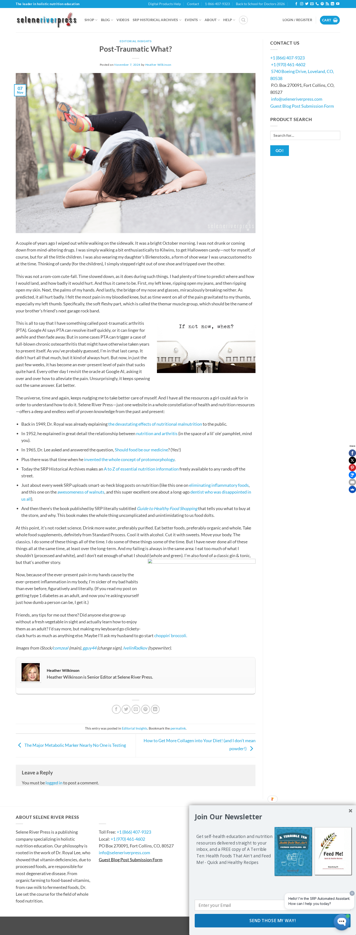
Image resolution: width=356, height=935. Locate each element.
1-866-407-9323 (217, 4)
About (211, 20)
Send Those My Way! (272, 921)
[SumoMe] (352, 489)
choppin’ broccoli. (170, 635)
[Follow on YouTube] (337, 4)
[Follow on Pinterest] (322, 4)
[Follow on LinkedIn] (332, 4)
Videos (122, 20)
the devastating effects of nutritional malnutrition (155, 424)
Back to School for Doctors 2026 (260, 4)
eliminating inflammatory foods (219, 485)
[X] (352, 460)
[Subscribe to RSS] (327, 4)
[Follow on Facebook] (296, 4)
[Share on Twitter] (126, 709)
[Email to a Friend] (136, 709)
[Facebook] (352, 453)
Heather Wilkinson (158, 64)
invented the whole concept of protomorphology (129, 459)
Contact (193, 4)
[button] (243, 20)
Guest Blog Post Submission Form (302, 106)
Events (191, 20)
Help (227, 20)
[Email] (352, 482)
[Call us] (317, 4)
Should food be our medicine (141, 449)
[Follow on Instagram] (301, 4)
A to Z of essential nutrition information (141, 469)
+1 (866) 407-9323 (287, 57)
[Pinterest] (352, 467)
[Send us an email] (311, 4)
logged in (54, 782)
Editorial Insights (135, 41)
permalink (178, 728)
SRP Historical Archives (155, 20)
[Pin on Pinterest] (145, 709)
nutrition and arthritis (157, 433)
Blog (105, 20)
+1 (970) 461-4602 (288, 64)
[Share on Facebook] (116, 709)
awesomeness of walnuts (80, 492)
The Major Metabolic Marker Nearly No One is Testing (75, 745)
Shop (89, 20)
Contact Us (113, 817)
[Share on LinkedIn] (155, 709)
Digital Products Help (164, 4)
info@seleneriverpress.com (296, 99)
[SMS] (352, 475)
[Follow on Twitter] (306, 4)
